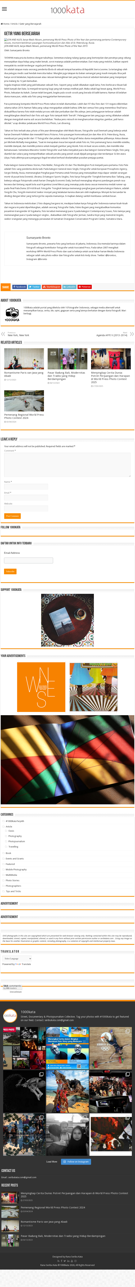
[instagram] (75, 1261)
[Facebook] (61, 1261)
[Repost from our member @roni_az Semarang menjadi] (24, 1134)
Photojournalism (16, 841)
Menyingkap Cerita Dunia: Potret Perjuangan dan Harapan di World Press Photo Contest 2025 (110, 377)
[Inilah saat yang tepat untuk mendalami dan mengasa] (67, 1048)
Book (8, 853)
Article (14, 24)
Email (7, 492)
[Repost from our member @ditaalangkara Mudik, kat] (110, 1091)
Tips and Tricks (13, 891)
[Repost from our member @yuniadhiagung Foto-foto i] (67, 1134)
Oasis (11, 831)
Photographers (13, 886)
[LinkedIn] (68, 1261)
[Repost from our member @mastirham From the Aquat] (24, 1091)
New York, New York (18, 334)
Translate (26, 964)
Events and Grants (15, 858)
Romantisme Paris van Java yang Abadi (44, 1221)
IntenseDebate (16, 992)
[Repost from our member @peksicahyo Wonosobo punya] (110, 1134)
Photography (15, 836)
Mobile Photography (16, 869)
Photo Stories (12, 880)
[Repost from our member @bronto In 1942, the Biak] (67, 1091)
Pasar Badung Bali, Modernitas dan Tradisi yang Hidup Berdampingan (66, 376)
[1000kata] (67, 8)
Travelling (13, 846)
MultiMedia (11, 875)
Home (6, 24)
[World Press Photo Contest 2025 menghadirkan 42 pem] (24, 1048)
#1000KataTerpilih (15, 821)
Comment (10, 450)
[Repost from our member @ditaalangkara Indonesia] (110, 1048)
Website (8, 503)
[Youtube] (71, 1261)
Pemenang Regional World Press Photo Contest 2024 (24, 416)
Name (8, 482)
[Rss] (58, 1261)
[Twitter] (64, 1261)
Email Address (12, 552)
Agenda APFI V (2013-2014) (112, 334)
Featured (10, 864)
